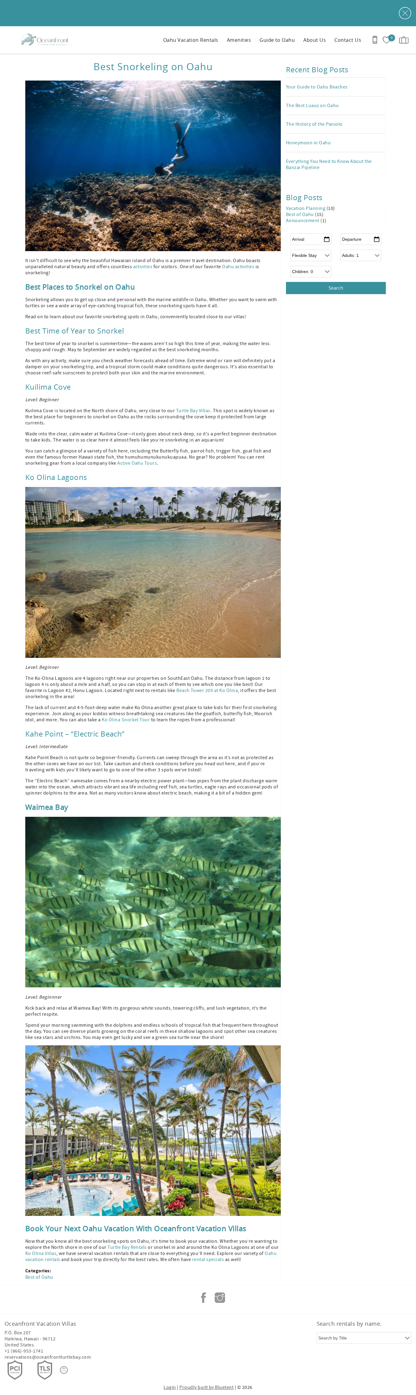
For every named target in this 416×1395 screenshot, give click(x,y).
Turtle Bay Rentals (127, 1247)
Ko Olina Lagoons (56, 477)
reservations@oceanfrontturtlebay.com (48, 1357)
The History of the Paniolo (314, 124)
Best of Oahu (39, 1277)
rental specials (208, 1259)
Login (170, 1387)
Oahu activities (238, 267)
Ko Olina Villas (40, 1253)
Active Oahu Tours (137, 463)
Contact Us (347, 40)
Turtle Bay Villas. (194, 411)
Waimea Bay (46, 807)
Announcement (303, 221)
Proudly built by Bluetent (206, 1387)
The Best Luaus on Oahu (312, 106)
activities (143, 267)
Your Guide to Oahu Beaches (316, 87)
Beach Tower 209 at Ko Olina (207, 690)
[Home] (46, 40)
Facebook (203, 1298)
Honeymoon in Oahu (308, 143)
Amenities (239, 40)
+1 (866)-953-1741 (24, 1351)
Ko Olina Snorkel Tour (126, 720)
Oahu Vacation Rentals (190, 40)
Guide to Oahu (277, 40)
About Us (314, 40)
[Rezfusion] (64, 1370)
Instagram (220, 1298)
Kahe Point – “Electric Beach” (75, 734)
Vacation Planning (306, 208)
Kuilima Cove (48, 387)
